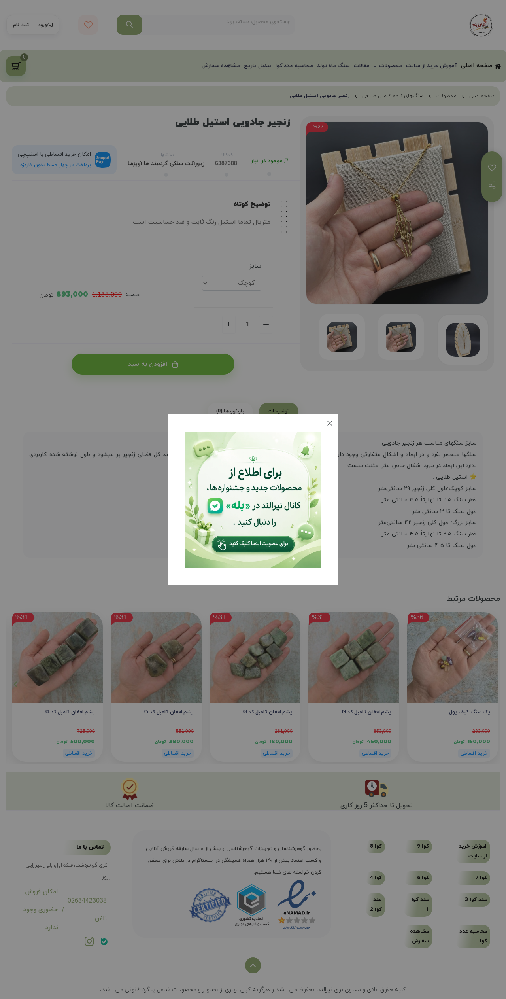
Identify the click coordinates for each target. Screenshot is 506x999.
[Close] (329, 423)
